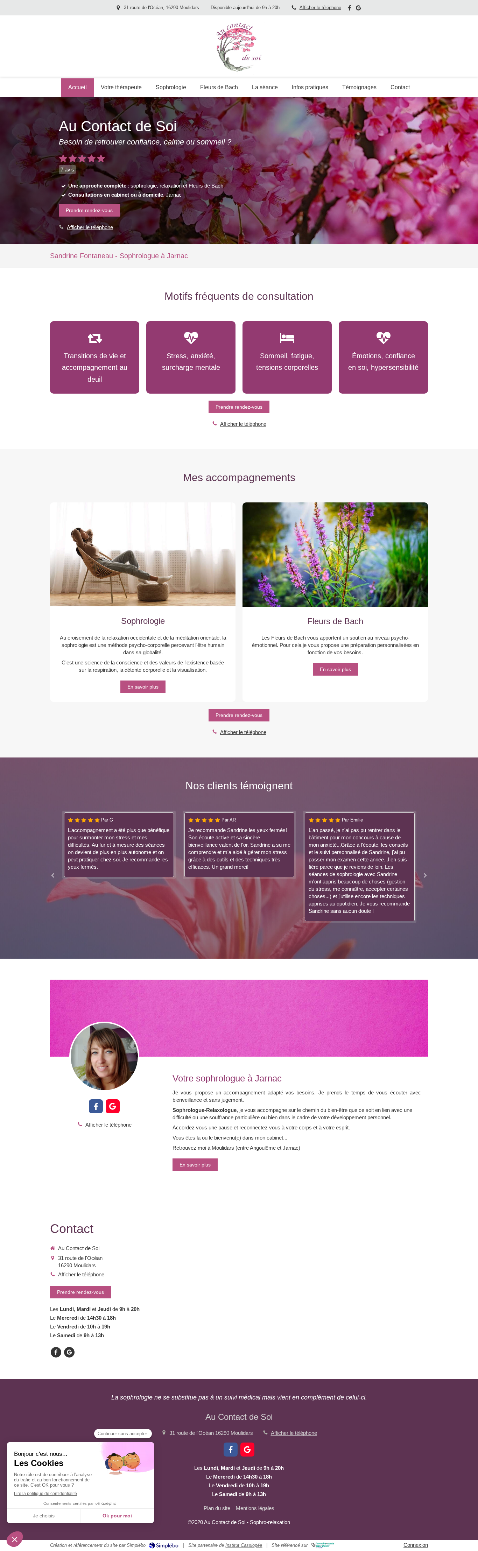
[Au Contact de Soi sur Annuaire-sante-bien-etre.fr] (322, 1545)
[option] (73, 845)
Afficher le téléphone (320, 7)
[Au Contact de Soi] (239, 73)
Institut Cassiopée (243, 1545)
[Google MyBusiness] (358, 9)
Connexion (415, 1545)
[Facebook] (349, 9)
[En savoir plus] (104, 1056)
